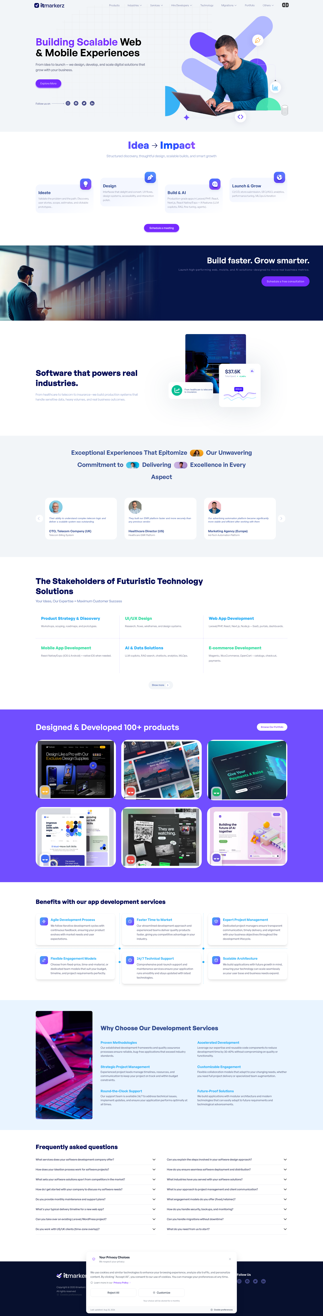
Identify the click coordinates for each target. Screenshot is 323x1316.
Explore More (48, 83)
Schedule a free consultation (285, 281)
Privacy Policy (121, 1282)
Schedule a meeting (161, 228)
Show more (158, 685)
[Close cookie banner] (230, 1259)
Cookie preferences (71, 1294)
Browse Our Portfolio (272, 726)
